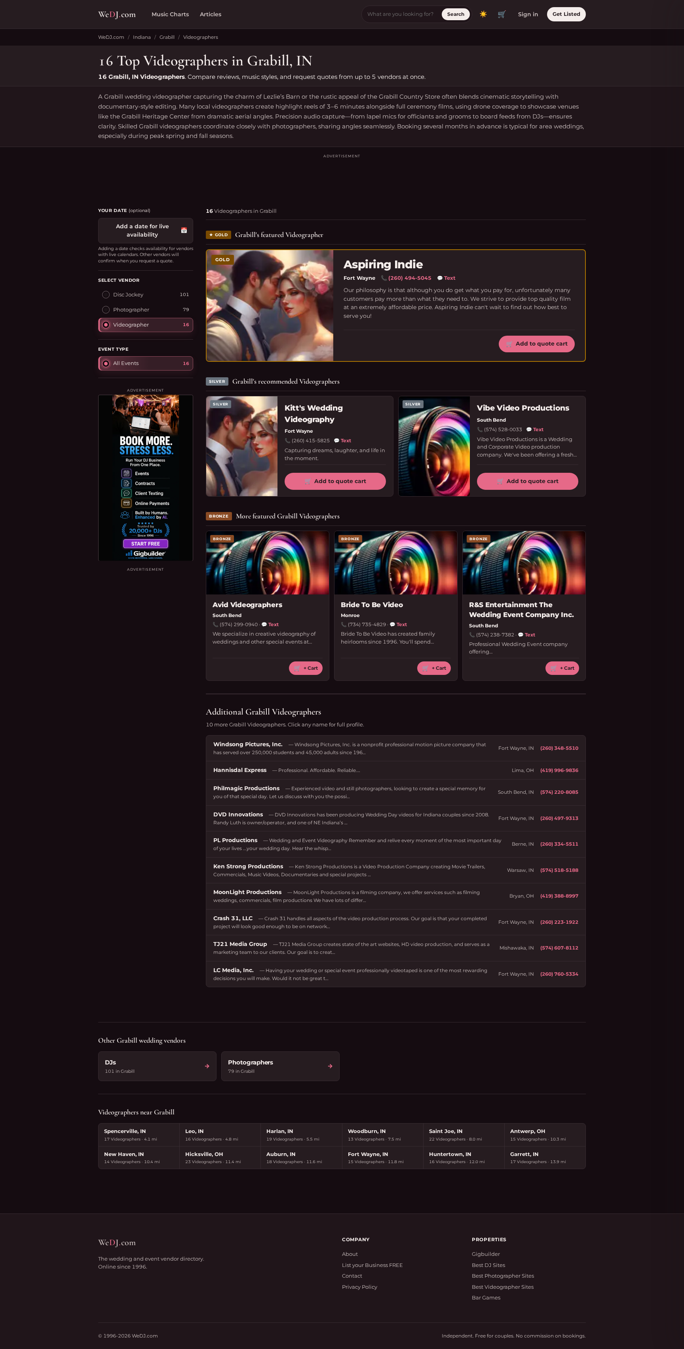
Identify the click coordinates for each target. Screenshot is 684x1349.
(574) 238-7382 (495, 635)
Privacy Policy (359, 1287)
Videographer (131, 324)
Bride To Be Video (372, 605)
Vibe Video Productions (523, 408)
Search (455, 14)
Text (446, 278)
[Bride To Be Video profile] (395, 562)
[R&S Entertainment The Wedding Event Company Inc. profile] (524, 562)
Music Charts (170, 14)
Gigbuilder (486, 1254)
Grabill (167, 37)
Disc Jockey (128, 294)
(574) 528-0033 (503, 429)
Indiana (142, 37)
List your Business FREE (372, 1265)
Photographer (131, 309)
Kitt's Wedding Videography (313, 413)
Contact (352, 1276)
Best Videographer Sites (503, 1287)
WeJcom (117, 14)
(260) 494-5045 (409, 278)
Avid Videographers (247, 605)
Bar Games (486, 1297)
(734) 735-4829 (367, 624)
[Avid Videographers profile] (267, 562)
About (350, 1254)
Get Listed (566, 14)
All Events (126, 362)
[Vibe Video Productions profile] (434, 446)
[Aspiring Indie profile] (270, 305)
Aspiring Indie (383, 264)
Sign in (528, 14)
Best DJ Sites (488, 1265)
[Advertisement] (342, 177)
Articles (210, 14)
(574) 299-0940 (239, 624)
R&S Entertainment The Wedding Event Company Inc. (521, 610)
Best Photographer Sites (503, 1276)
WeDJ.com (111, 37)
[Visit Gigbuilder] (145, 477)
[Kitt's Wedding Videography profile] (241, 446)
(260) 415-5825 (311, 440)
